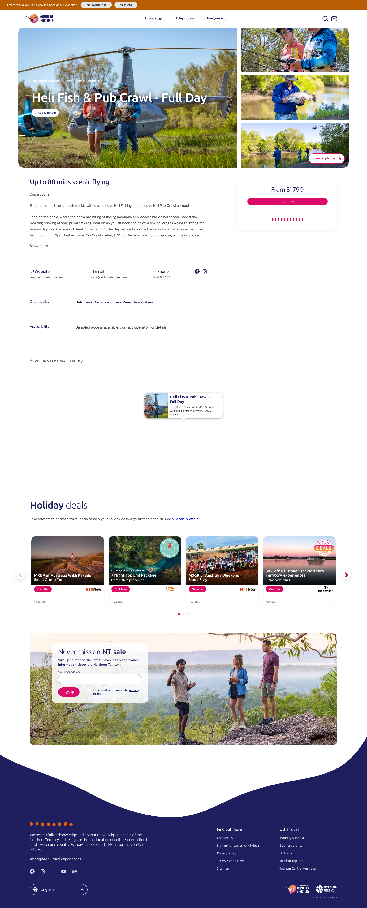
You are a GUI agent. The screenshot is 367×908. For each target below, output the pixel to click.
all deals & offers (185, 519)
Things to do (185, 18)
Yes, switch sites (96, 4)
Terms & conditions (230, 861)
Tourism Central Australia (297, 868)
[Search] (325, 19)
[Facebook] (32, 871)
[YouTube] (63, 871)
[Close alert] (363, 4)
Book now (288, 201)
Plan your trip (216, 18)
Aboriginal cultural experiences (56, 859)
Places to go (154, 18)
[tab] (179, 614)
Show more (39, 245)
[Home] (39, 19)
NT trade (285, 853)
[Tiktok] (84, 871)
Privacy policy (226, 853)
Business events (290, 845)
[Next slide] (346, 575)
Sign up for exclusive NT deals (238, 845)
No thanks (126, 4)
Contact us (225, 838)
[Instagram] (42, 871)
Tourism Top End (291, 861)
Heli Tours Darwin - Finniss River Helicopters (114, 302)
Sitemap (223, 868)
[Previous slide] (20, 575)
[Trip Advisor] (74, 871)
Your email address (69, 671)
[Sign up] (334, 19)
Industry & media (291, 838)
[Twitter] (53, 871)
